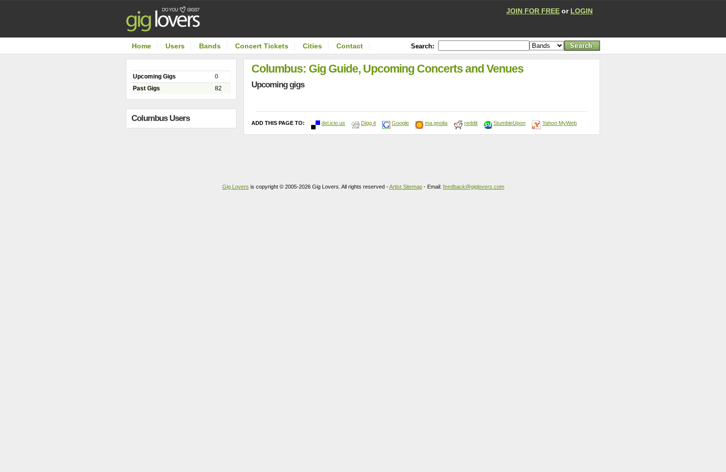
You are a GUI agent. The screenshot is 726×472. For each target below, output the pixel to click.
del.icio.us (333, 123)
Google (400, 123)
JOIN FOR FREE (533, 11)
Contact (349, 46)
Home (141, 46)
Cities (312, 46)
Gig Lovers (235, 187)
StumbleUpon (509, 123)
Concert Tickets (261, 46)
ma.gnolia (436, 123)
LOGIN (581, 11)
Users (175, 46)
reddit (471, 123)
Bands (210, 46)
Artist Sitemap (405, 187)
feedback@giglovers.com (473, 187)
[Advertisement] (184, 152)
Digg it (368, 123)
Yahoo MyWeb (559, 123)
